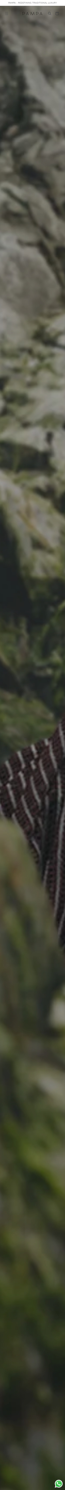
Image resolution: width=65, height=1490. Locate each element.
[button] (6, 13)
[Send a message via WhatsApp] (58, 1483)
